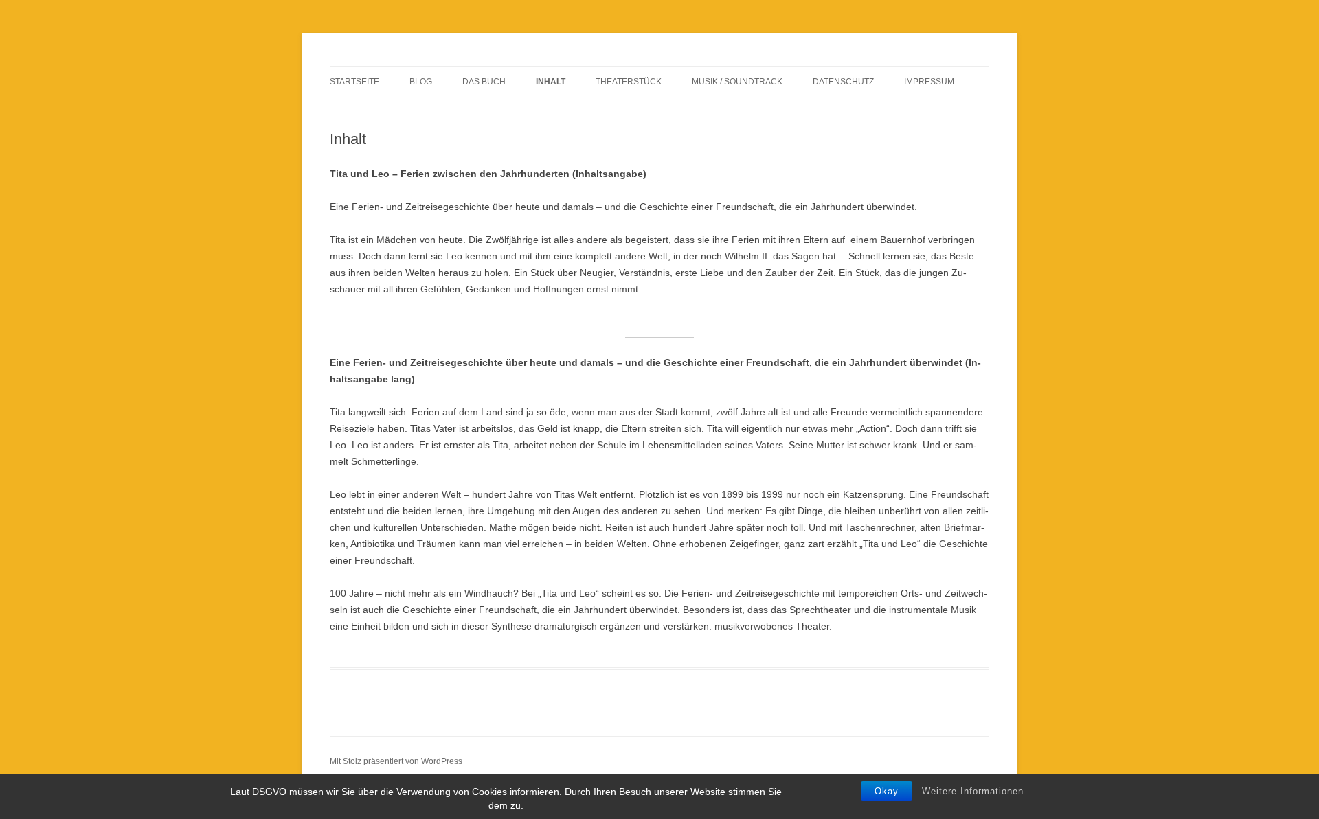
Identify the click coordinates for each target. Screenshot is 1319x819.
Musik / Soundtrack (737, 81)
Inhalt (550, 81)
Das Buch (484, 81)
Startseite (354, 81)
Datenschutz (843, 81)
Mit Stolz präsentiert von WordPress (396, 761)
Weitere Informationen (973, 791)
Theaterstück (629, 81)
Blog (420, 81)
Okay (887, 791)
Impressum (929, 81)
